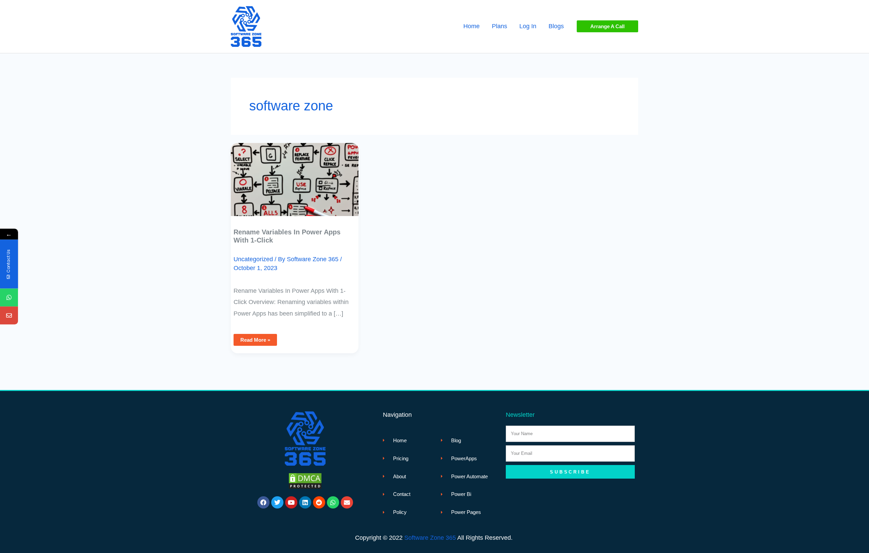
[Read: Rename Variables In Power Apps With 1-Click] (295, 174)
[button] (607, 26)
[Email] (9, 316)
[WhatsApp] (9, 298)
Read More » (255, 338)
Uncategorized (253, 259)
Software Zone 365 (430, 537)
